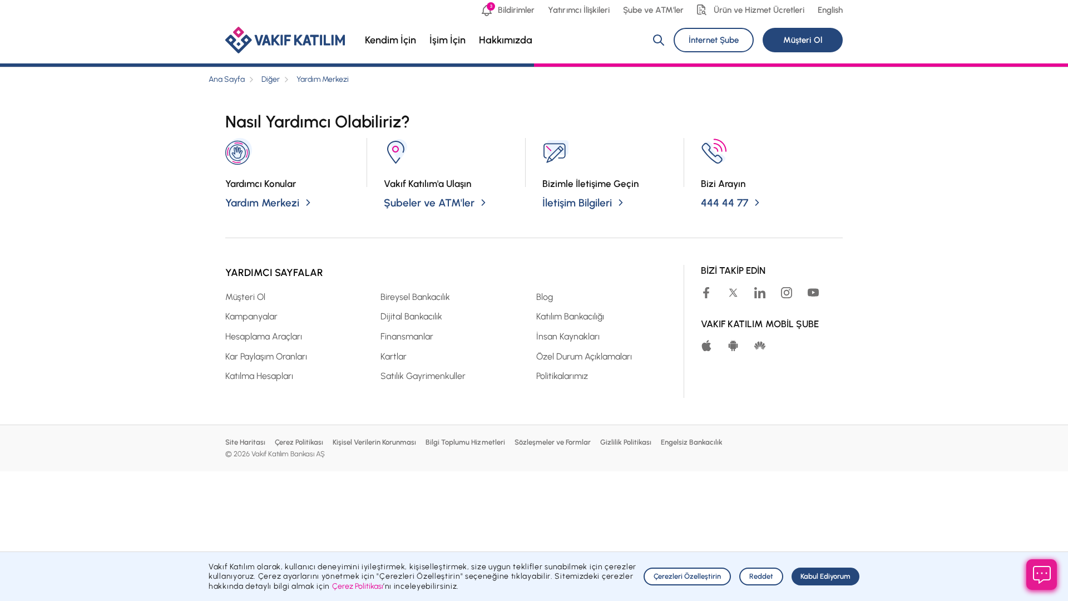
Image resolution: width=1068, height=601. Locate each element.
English (830, 10)
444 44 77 (724, 202)
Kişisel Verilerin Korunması (374, 442)
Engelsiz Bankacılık (692, 442)
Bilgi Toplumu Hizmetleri (465, 442)
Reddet (761, 576)
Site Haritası (245, 442)
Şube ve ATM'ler (653, 10)
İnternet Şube (714, 40)
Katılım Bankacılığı (570, 316)
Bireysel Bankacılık (415, 297)
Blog (544, 297)
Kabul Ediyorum (825, 576)
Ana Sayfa (227, 79)
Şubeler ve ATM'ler (429, 202)
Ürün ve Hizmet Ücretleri (759, 10)
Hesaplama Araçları (263, 336)
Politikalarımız (562, 376)
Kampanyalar (251, 316)
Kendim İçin (390, 40)
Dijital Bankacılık (411, 316)
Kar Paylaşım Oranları (266, 356)
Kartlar (393, 356)
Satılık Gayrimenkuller (423, 376)
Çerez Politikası (299, 442)
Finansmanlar (406, 336)
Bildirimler (512, 9)
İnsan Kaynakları (568, 336)
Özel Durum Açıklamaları (584, 356)
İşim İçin (447, 40)
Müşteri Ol (802, 40)
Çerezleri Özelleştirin (687, 576)
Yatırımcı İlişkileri (578, 10)
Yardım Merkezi (322, 79)
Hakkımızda (505, 40)
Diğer (270, 79)
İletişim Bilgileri (577, 202)
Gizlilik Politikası (625, 442)
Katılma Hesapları (259, 376)
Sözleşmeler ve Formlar (553, 442)
